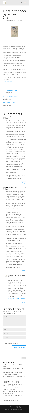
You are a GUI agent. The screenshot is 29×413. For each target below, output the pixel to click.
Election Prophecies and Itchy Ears (10, 96)
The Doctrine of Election (11, 90)
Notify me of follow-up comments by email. (14, 341)
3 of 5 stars (10, 44)
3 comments (15, 22)
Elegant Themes (14, 409)
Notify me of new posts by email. (12, 343)
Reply (23, 182)
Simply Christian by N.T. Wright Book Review (13, 372)
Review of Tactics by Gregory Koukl (11, 374)
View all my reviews (7, 81)
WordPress (14, 411)
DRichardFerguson (8, 20)
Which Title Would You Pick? (9, 102)
